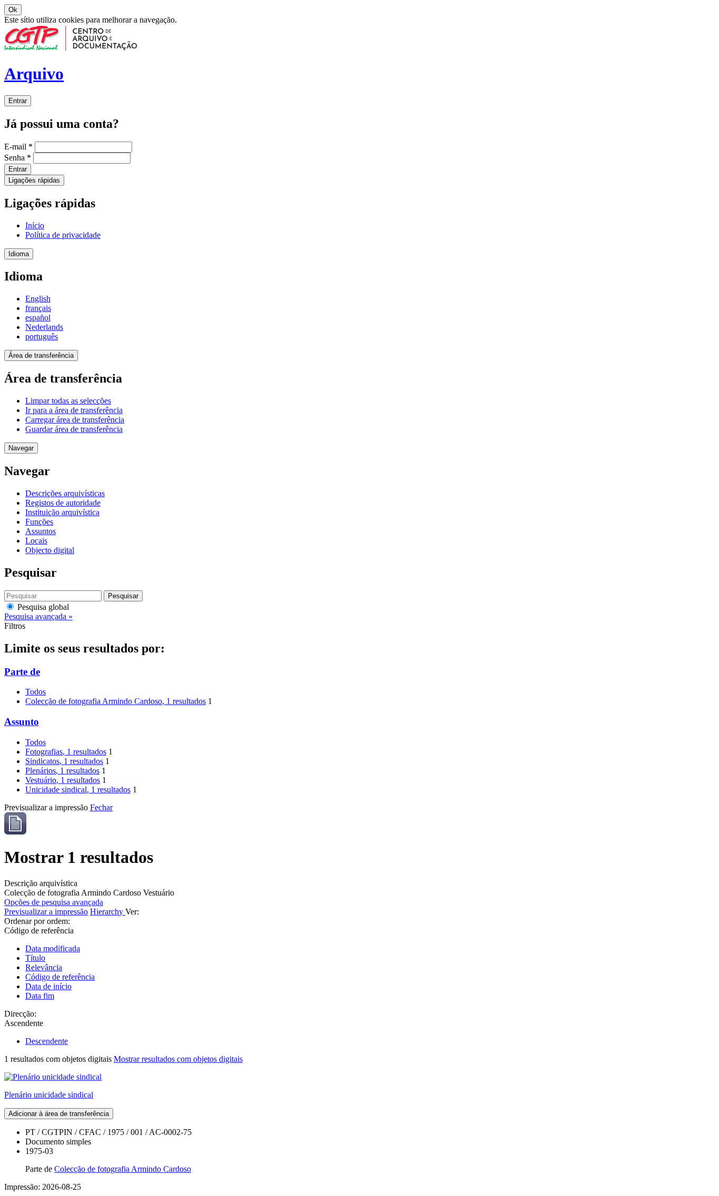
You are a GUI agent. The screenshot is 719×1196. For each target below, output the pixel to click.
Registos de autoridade (63, 502)
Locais (36, 540)
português (41, 336)
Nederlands (44, 327)
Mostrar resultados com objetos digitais (178, 1058)
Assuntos (40, 531)
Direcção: (20, 1013)
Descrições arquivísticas (65, 493)
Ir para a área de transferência (74, 410)
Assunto (21, 721)
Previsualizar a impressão (46, 911)
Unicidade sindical (78, 789)
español (38, 317)
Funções (39, 521)
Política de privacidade (63, 234)
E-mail (18, 146)
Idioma (18, 254)
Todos (35, 691)
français (38, 308)
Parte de (22, 671)
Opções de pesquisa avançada (53, 902)
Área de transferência (41, 355)
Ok (12, 10)
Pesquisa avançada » (38, 616)
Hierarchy (107, 911)
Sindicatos (64, 761)
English (38, 298)
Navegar (21, 448)
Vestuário (62, 780)
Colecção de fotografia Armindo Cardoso (115, 701)
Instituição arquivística (62, 512)
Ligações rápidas (34, 180)
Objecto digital (49, 550)
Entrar (17, 101)
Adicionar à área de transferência (58, 1114)
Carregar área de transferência (74, 419)
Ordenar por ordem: (37, 921)
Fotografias (65, 751)
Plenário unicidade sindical (48, 1094)
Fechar (101, 807)
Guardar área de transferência (74, 429)
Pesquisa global (42, 606)
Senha (17, 157)
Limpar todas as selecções (68, 400)
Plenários (62, 770)
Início (34, 225)
